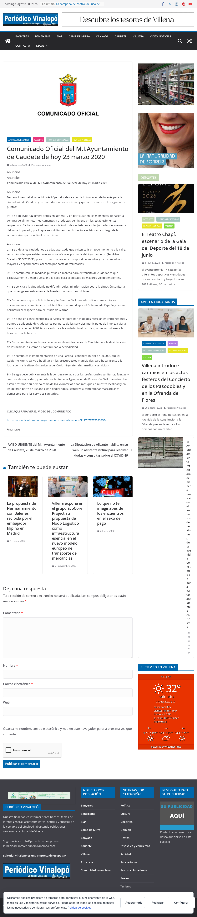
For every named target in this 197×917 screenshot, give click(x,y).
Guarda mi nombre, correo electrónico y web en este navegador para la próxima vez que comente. (67, 731)
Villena (138, 36)
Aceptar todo (134, 902)
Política (125, 805)
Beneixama (42, 36)
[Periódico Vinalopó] (7, 41)
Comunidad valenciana (96, 870)
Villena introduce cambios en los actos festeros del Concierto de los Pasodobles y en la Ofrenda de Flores (166, 382)
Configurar (181, 902)
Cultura (125, 814)
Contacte (165, 832)
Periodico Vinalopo (41, 165)
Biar (60, 36)
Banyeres (22, 36)
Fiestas (172, 343)
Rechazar (158, 902)
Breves (124, 878)
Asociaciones (128, 862)
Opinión (125, 830)
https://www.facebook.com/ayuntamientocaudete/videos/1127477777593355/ (56, 420)
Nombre (10, 665)
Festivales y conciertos (135, 846)
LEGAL (40, 45)
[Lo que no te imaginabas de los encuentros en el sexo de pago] (113, 479)
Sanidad (125, 854)
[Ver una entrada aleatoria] (189, 41)
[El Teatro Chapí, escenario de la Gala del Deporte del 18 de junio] (166, 198)
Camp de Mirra (79, 36)
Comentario (13, 613)
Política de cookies (79, 907)
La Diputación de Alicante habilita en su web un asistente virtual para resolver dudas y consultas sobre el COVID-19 (99, 450)
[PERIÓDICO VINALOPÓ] (36, 865)
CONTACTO (22, 45)
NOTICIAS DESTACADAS (58, 140)
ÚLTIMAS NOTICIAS (82, 140)
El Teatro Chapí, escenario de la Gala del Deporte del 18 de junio (165, 244)
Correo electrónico (18, 684)
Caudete (121, 36)
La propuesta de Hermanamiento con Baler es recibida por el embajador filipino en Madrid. (22, 518)
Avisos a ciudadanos (18, 140)
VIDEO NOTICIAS (160, 36)
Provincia (87, 862)
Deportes (148, 219)
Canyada (102, 36)
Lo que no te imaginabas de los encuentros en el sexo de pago (110, 513)
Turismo (125, 886)
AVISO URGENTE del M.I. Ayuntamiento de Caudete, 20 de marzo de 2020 (36, 447)
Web (6, 702)
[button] (46, 45)
